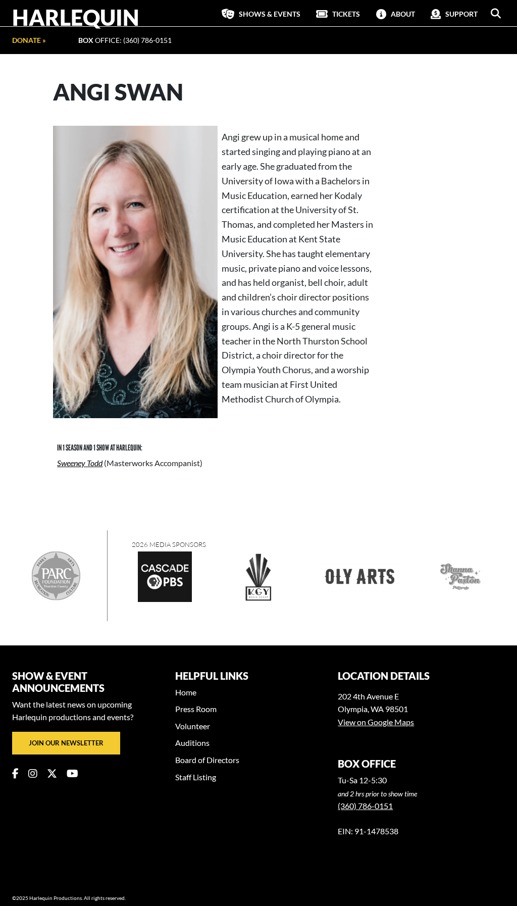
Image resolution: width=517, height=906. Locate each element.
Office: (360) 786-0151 (125, 40)
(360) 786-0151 (365, 806)
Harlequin (75, 17)
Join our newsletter (66, 743)
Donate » (29, 40)
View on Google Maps (376, 722)
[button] (496, 14)
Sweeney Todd (79, 463)
